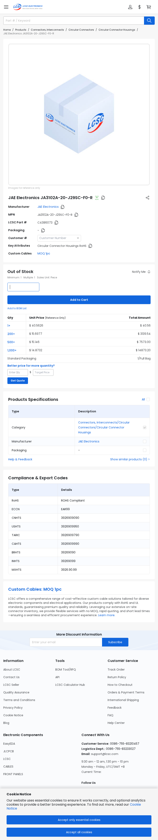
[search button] (149, 20)
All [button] (143, 399)
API (57, 677)
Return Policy (117, 677)
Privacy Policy (13, 708)
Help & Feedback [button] (20, 459)
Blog (6, 723)
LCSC (7, 759)
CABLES (8, 766)
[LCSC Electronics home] (28, 7)
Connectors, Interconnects (47, 30)
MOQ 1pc (43, 253)
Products (20, 30)
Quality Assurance (16, 692)
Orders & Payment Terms (126, 692)
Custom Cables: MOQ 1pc (35, 589)
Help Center (116, 723)
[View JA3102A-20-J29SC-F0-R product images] (79, 114)
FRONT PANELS (13, 774)
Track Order (116, 669)
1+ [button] (8, 326)
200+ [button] (11, 334)
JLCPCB (8, 751)
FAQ (110, 715)
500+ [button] (11, 342)
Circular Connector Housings (117, 30)
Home (7, 30)
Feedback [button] (115, 708)
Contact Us (11, 677)
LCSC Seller (11, 685)
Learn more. (106, 615)
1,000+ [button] (11, 350)
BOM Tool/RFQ (65, 669)
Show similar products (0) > (130, 459)
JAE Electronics (48, 207)
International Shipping (123, 700)
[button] (6, 7)
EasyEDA (9, 744)
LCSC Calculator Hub (70, 685)
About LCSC (11, 669)
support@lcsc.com (104, 754)
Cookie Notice (13, 715)
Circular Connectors (81, 30)
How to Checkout (120, 685)
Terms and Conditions (19, 700)
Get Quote (18, 380)
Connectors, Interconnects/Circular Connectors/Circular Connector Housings (104, 427)
